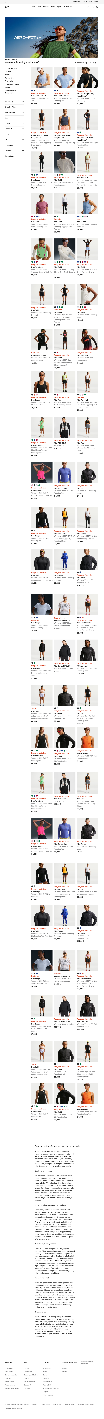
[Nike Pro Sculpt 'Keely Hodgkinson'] (87, 77)
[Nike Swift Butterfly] (42, 339)
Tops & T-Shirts (11, 68)
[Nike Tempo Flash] (64, 472)
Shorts (7, 75)
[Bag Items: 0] (97, 7)
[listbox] (94, 63)
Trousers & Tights (12, 84)
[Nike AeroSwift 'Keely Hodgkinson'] (64, 119)
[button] (14, 101)
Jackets (8, 71)
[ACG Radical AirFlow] (64, 604)
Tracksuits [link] (9, 81)
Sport (59, 6)
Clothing (15, 59)
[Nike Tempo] (42, 162)
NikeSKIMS (68, 6)
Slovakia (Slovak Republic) (87, 1362)
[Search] (89, 7)
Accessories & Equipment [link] (10, 92)
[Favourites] (93, 7)
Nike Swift (64, 215)
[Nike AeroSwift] (87, 162)
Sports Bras (9, 78)
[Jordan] (6, 2)
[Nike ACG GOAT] (64, 427)
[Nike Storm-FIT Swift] (64, 650)
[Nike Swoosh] (64, 559)
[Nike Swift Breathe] (87, 604)
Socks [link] (7, 87)
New (33, 6)
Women (46, 6)
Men (39, 6)
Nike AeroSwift (87, 393)
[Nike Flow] (64, 381)
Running (7, 59)
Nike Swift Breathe (87, 616)
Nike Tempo (42, 661)
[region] (13, 114)
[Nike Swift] (64, 162)
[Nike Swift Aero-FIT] (42, 77)
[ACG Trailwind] (87, 737)
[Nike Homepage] (8, 7)
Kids (53, 6)
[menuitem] (85, 2)
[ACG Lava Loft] (87, 650)
